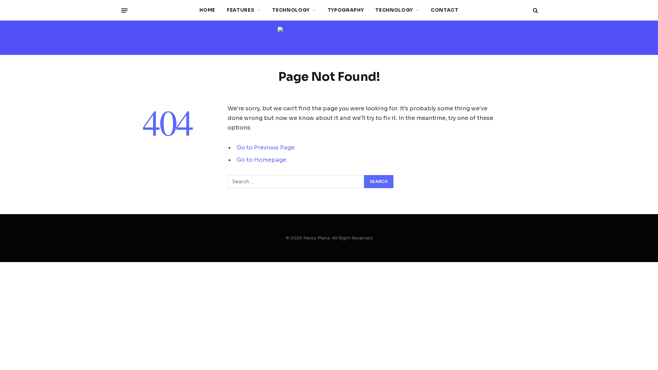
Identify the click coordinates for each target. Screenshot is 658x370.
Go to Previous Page (265, 147)
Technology (291, 10)
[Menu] (124, 10)
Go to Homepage (261, 159)
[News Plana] (329, 37)
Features (240, 10)
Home (207, 10)
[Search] (535, 10)
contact (445, 10)
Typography (346, 10)
